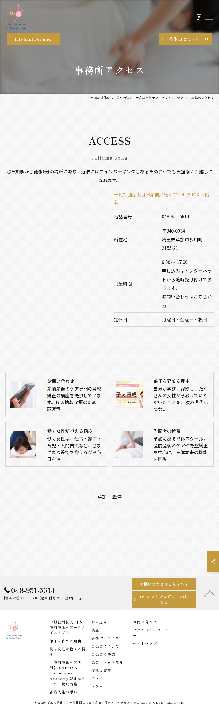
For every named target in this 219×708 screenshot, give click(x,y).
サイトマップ (145, 643)
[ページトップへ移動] (209, 593)
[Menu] (209, 16)
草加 (102, 496)
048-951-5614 (175, 216)
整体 (117, 496)
